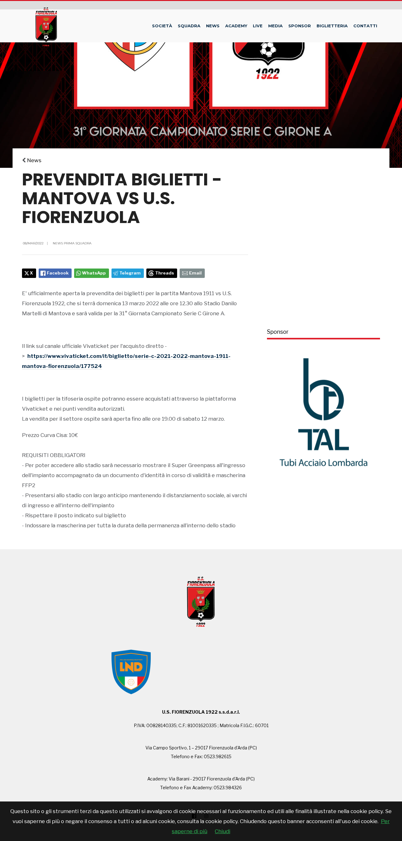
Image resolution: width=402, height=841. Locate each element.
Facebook (57, 272)
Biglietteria (332, 25)
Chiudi (222, 831)
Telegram (130, 272)
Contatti (365, 25)
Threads (164, 272)
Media (275, 25)
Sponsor (299, 25)
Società (162, 25)
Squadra (189, 25)
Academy (236, 25)
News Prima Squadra (72, 243)
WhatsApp (94, 272)
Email (195, 272)
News (213, 25)
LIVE (258, 25)
